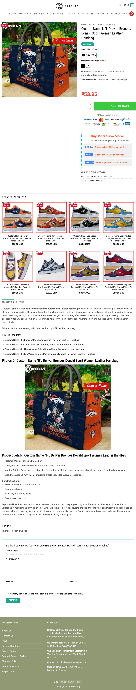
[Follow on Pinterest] (131, 13)
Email (73, 581)
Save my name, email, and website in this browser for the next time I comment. (46, 594)
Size (83, 49)
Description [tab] (8, 302)
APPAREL (23, 13)
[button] (120, 5)
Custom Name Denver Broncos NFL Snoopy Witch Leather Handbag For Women (45, 344)
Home (12, 13)
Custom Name (97, 176)
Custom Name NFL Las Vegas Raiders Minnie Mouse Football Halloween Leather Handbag (50, 354)
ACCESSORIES (54, 13)
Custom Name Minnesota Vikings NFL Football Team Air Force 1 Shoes (17, 287)
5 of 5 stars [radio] (38, 554)
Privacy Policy (9, 651)
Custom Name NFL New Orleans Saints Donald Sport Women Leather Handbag (44, 349)
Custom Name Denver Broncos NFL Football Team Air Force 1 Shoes (17, 238)
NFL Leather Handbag (94, 180)
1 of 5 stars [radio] (7, 554)
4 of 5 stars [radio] (27, 554)
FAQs (90, 13)
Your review (12, 559)
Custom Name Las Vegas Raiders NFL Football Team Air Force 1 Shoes (85, 238)
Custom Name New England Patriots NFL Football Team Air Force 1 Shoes (118, 287)
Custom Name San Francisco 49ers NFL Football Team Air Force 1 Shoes (51, 238)
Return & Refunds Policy (14, 656)
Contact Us (7, 635)
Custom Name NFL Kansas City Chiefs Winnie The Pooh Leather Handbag (42, 340)
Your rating (12, 550)
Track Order (76, 13)
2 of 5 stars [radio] (11, 554)
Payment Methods (11, 646)
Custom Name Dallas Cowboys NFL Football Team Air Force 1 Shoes (51, 287)
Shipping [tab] (20, 302)
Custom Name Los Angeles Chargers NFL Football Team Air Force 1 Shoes (118, 238)
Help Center (118, 13)
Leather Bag (110, 24)
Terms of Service (10, 666)
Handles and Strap (90, 60)
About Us (102, 13)
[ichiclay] (68, 5)
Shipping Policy (10, 661)
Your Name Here (89, 79)
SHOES (38, 13)
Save (5, 25)
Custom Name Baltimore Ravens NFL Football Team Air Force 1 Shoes (84, 287)
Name (9, 581)
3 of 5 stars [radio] (18, 554)
